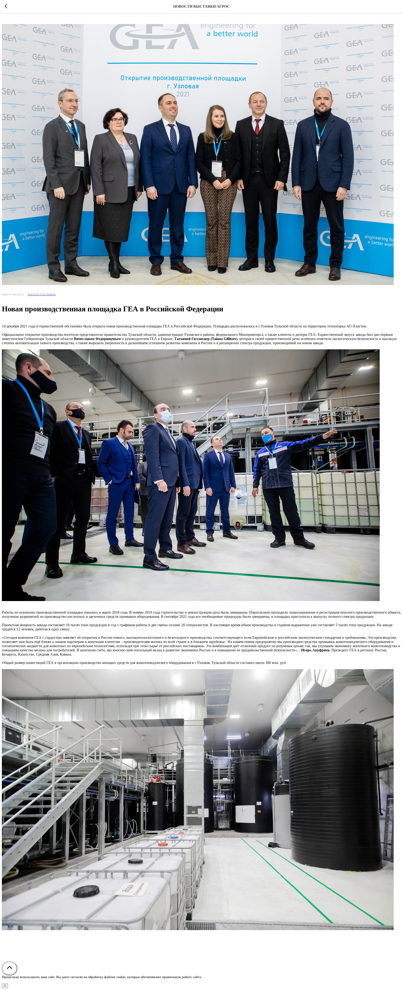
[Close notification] (5, 985)
